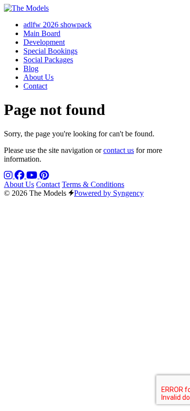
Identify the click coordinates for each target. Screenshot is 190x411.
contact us (118, 150)
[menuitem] (57, 24)
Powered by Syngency (109, 193)
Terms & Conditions (93, 184)
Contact (48, 184)
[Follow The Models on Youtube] (32, 175)
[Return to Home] (26, 8)
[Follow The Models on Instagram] (9, 175)
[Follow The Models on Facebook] (20, 175)
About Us (19, 184)
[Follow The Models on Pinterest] (44, 175)
